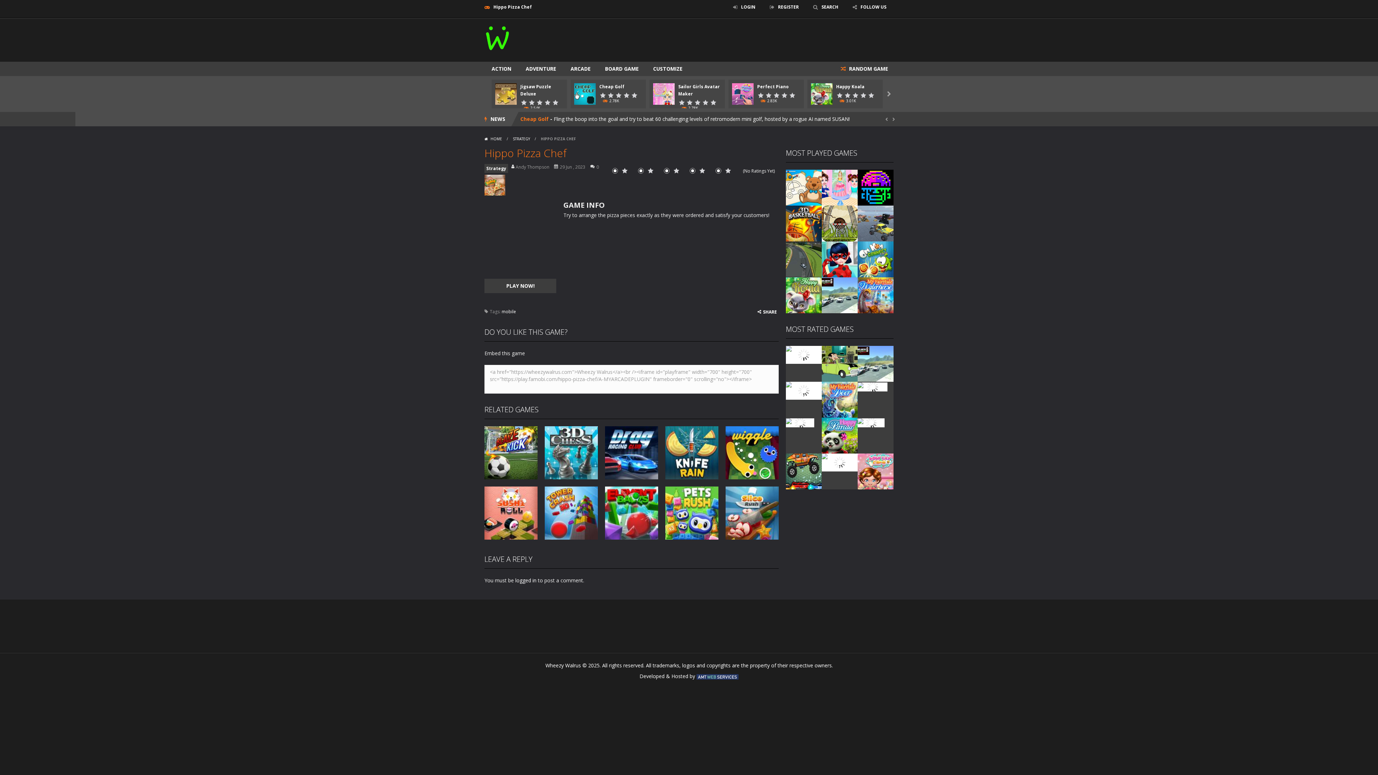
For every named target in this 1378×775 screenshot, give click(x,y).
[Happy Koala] (804, 294)
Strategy (521, 138)
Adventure (541, 68)
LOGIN (748, 7)
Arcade (581, 68)
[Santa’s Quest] (804, 354)
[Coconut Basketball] (840, 223)
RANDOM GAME (868, 68)
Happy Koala (850, 87)
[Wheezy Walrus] (497, 36)
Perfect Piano (773, 87)
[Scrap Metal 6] (840, 294)
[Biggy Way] (804, 471)
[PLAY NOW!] (506, 93)
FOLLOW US (873, 7)
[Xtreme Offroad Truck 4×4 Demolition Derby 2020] (876, 223)
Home (496, 138)
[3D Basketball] (804, 223)
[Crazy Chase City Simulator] (840, 462)
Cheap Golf (611, 87)
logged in (525, 580)
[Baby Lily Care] (876, 471)
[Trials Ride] (872, 386)
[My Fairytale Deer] (840, 399)
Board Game (622, 68)
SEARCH (829, 7)
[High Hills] (871, 422)
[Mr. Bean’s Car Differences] (840, 363)
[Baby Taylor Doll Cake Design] (840, 187)
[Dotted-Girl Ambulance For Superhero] (840, 258)
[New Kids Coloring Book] (804, 187)
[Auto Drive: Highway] (804, 390)
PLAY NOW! (520, 285)
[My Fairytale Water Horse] (876, 294)
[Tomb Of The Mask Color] (876, 187)
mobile (509, 312)
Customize (668, 68)
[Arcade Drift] (804, 258)
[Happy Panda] (840, 435)
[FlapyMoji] (800, 422)
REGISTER (788, 7)
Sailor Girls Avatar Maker (552, 119)
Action (501, 68)
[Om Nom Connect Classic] (876, 258)
